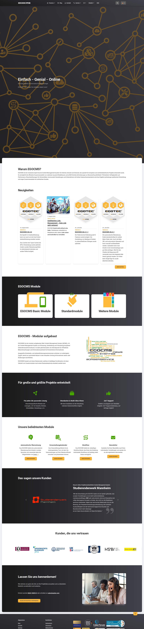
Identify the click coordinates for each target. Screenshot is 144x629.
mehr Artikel (120, 267)
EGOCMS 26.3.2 (26, 232)
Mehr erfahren (31, 458)
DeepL (35, 454)
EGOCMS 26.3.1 (108, 232)
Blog (19, 623)
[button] (26, 500)
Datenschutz (49, 623)
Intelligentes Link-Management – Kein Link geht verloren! (57, 223)
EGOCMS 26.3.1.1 (81, 232)
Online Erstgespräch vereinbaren (29, 600)
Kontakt (20, 625)
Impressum (48, 625)
